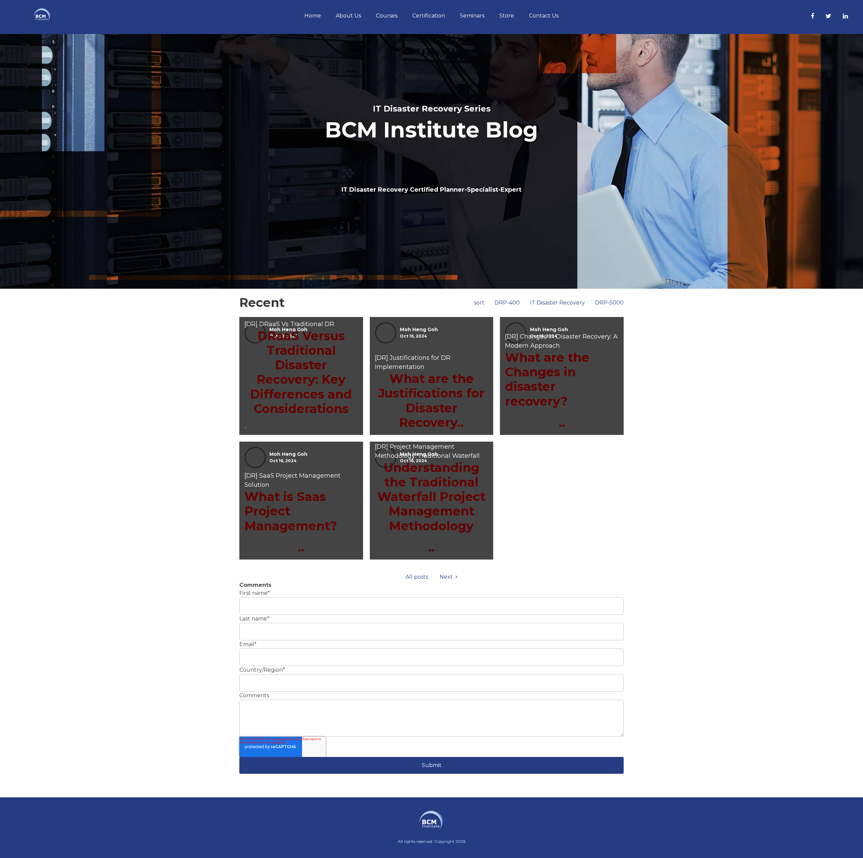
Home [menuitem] (312, 15)
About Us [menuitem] (348, 15)
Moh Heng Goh (419, 329)
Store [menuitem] (506, 15)
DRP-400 (507, 302)
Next (447, 577)
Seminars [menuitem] (472, 15)
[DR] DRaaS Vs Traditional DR (289, 324)
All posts (417, 577)
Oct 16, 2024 (413, 336)
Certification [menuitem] (428, 15)
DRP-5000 (609, 302)
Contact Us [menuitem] (544, 15)
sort (479, 302)
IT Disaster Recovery (557, 302)
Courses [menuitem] (386, 15)
